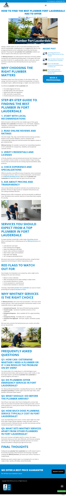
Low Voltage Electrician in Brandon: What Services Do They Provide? (56, 54)
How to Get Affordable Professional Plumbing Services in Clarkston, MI (55, 65)
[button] (46, 5)
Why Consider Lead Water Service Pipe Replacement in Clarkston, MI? (54, 71)
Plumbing (22, 17)
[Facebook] (62, 486)
